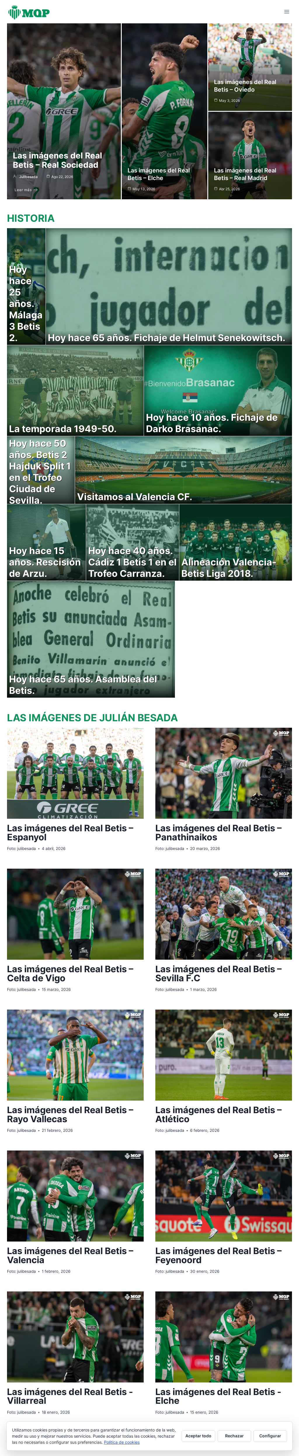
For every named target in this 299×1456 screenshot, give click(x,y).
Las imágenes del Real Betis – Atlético (218, 1114)
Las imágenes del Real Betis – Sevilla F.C (218, 973)
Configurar (270, 1435)
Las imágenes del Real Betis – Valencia (70, 1255)
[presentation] (75, 773)
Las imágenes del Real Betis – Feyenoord (218, 1255)
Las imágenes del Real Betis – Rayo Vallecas (70, 1114)
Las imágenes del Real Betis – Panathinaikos (218, 832)
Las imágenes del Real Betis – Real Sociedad (57, 160)
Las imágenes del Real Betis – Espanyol (70, 832)
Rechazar (234, 1435)
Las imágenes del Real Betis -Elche (218, 1396)
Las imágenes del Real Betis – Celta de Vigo (70, 973)
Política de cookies (122, 1442)
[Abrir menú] (286, 11)
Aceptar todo (198, 1435)
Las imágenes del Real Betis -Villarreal (70, 1396)
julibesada (28, 176)
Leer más (23, 190)
